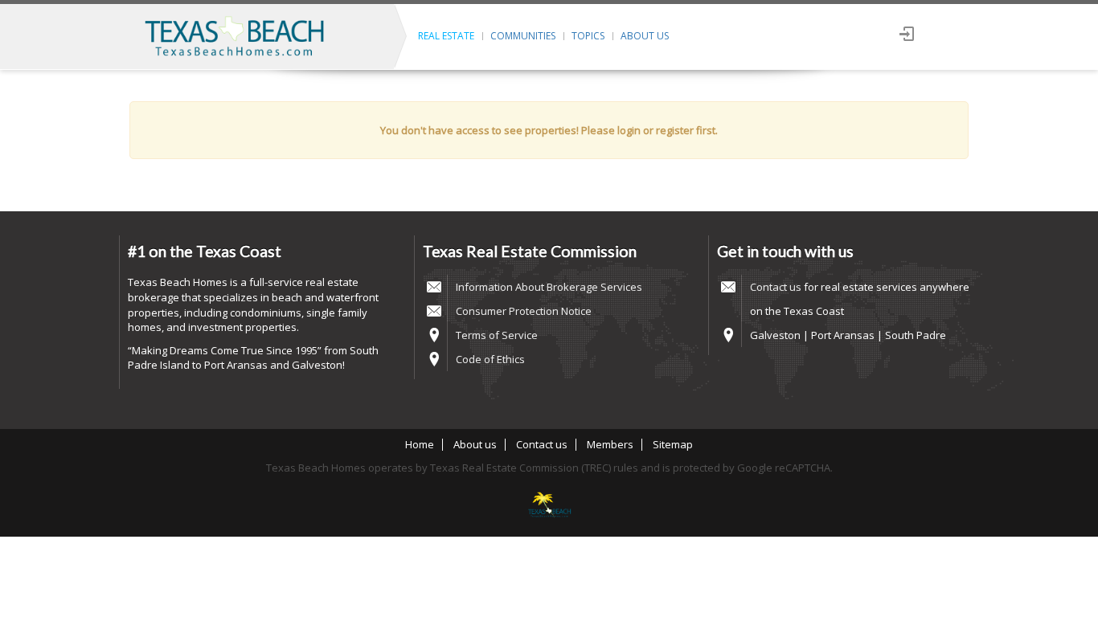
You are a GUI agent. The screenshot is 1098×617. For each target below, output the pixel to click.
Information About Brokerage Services (549, 287)
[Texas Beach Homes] (549, 506)
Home (419, 444)
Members (610, 444)
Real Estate (446, 36)
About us (645, 36)
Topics (588, 36)
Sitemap (673, 444)
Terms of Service (497, 335)
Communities (522, 36)
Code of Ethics (490, 359)
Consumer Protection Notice (524, 311)
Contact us (775, 287)
